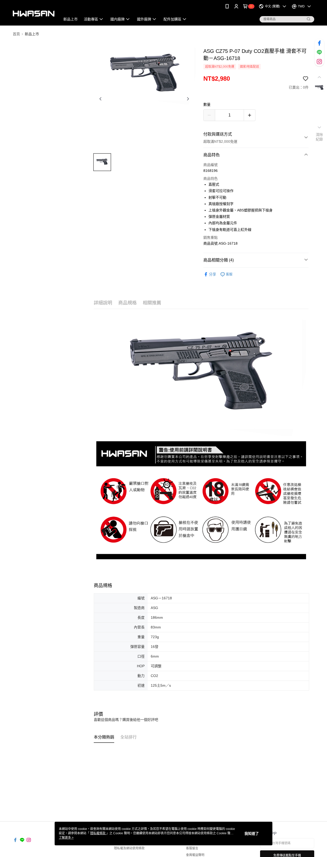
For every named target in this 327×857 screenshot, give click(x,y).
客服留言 (192, 848)
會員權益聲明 (195, 855)
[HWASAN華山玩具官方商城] (33, 13)
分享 (212, 274)
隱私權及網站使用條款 (129, 848)
